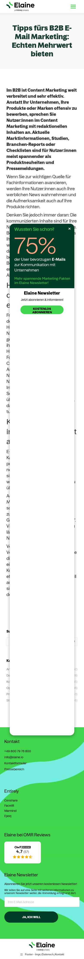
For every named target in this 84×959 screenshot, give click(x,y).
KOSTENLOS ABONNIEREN (42, 310)
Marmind (10, 811)
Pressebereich (14, 769)
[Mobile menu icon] (73, 6)
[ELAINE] (22, 862)
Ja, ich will (31, 917)
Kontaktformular (15, 763)
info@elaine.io (13, 757)
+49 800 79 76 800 (17, 751)
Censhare (11, 800)
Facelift (9, 806)
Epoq (7, 816)
